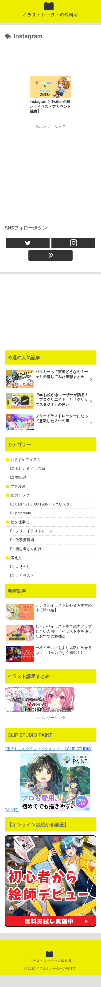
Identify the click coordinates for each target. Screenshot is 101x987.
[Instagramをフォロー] (73, 243)
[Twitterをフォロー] (28, 243)
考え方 (16, 558)
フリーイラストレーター (36, 531)
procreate (23, 513)
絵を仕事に (20, 522)
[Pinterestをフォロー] (50, 255)
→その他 (22, 567)
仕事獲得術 (24, 540)
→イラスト (24, 576)
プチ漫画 (18, 486)
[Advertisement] (50, 56)
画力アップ (20, 495)
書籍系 (21, 477)
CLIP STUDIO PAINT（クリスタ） (44, 504)
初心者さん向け (28, 549)
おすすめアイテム (26, 460)
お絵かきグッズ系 (30, 468)
